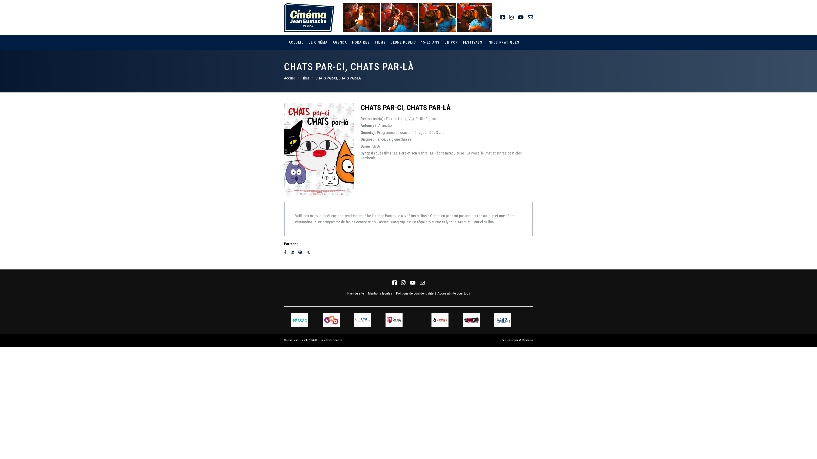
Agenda (340, 42)
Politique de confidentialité (415, 293)
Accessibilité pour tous (453, 293)
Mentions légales (380, 293)
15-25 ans (430, 42)
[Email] (315, 252)
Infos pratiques (503, 42)
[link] (502, 17)
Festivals (472, 42)
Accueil (296, 42)
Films (380, 42)
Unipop (451, 42)
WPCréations (526, 340)
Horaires (361, 42)
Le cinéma (318, 42)
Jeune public (403, 42)
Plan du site (355, 293)
